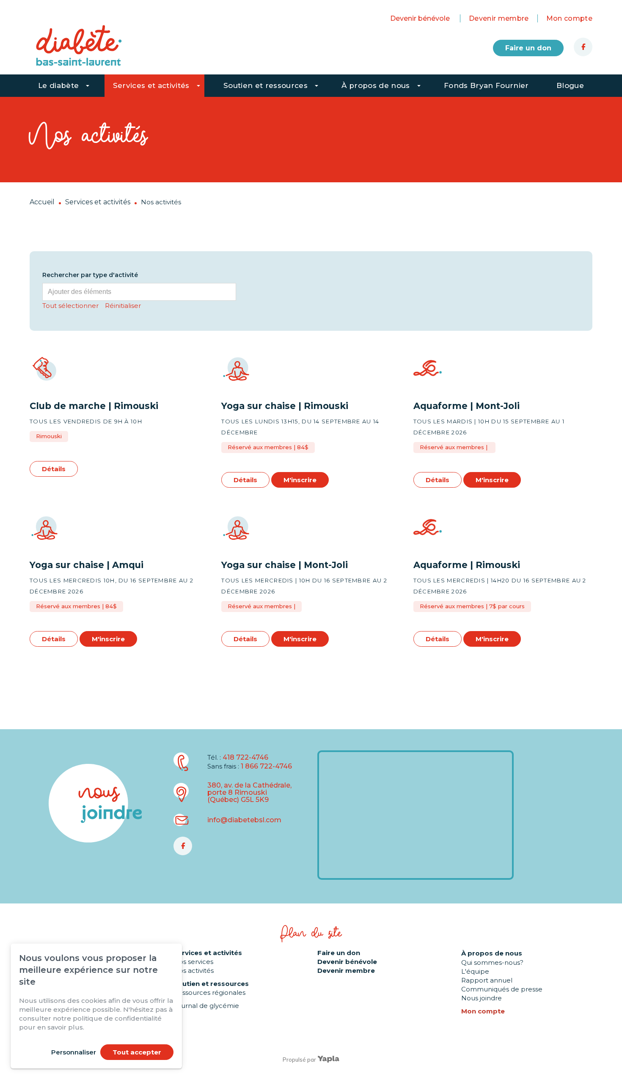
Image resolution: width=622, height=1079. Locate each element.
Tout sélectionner (70, 306)
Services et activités (151, 85)
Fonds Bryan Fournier (486, 85)
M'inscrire (300, 480)
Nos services (193, 962)
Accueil (42, 202)
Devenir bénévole (420, 18)
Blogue (570, 85)
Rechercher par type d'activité (90, 275)
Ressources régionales (209, 992)
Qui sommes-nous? (492, 962)
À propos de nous (375, 85)
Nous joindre (481, 998)
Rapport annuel (486, 980)
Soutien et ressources (265, 85)
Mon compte (569, 18)
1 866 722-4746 (266, 766)
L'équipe (475, 971)
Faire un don (528, 48)
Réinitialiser (123, 306)
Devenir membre (499, 18)
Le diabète (58, 85)
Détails (54, 469)
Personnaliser (73, 1052)
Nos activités (193, 970)
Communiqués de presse (501, 989)
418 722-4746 (245, 757)
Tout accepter (137, 1052)
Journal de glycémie (206, 1006)
